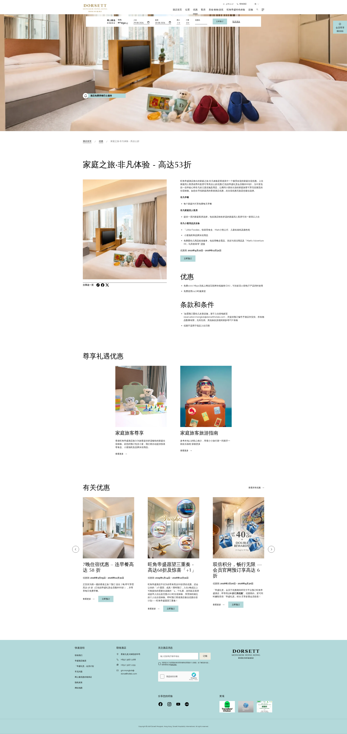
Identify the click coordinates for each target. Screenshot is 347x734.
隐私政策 (78, 682)
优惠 (195, 9)
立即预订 (220, 21)
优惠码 (197, 20)
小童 (187, 20)
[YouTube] (178, 703)
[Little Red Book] (187, 703)
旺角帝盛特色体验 (236, 9)
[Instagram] (169, 703)
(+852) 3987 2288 (128, 660)
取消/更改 (236, 21)
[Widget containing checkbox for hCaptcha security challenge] (178, 676)
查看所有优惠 (254, 487)
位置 (187, 9)
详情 (203, 244)
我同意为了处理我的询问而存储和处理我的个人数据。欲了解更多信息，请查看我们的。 (186, 663)
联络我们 (78, 655)
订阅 (205, 656)
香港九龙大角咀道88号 (130, 654)
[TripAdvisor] (227, 707)
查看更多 (119, 454)
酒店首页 (177, 9)
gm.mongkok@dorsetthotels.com (129, 672)
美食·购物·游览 (216, 9)
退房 (156, 20)
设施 (250, 9)
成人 (178, 20)
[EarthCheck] (246, 707)
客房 (203, 9)
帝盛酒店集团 (80, 661)
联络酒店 (243, 4)
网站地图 (78, 688)
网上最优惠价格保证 (83, 677)
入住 (135, 20)
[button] (75, 549)
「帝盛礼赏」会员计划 (84, 666)
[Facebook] (161, 703)
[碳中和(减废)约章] (264, 707)
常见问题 (78, 671)
